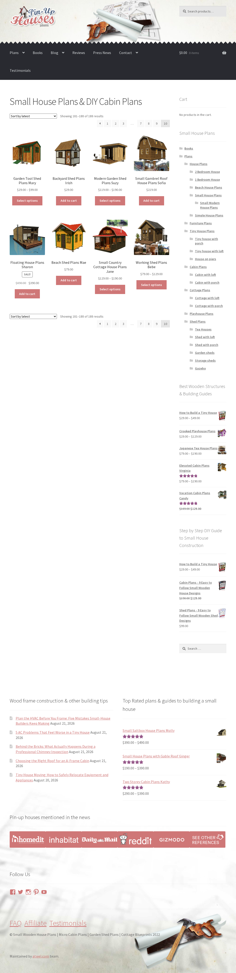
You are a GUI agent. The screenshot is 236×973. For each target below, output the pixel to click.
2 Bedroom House (207, 172)
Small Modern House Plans (210, 205)
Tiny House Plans (202, 231)
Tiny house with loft (209, 251)
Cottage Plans (200, 290)
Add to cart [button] (69, 200)
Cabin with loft (205, 275)
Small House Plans (208, 195)
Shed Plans (198, 321)
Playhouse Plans (201, 314)
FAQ (16, 923)
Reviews (78, 52)
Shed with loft (205, 337)
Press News (102, 52)
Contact (125, 52)
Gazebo (200, 368)
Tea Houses (203, 329)
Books (38, 52)
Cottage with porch (209, 306)
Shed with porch (206, 345)
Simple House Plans (209, 215)
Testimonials (20, 70)
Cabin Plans (198, 267)
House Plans (198, 164)
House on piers (205, 259)
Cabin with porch (207, 282)
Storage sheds (205, 360)
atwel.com (40, 956)
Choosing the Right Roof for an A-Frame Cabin (52, 760)
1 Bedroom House (207, 179)
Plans (14, 52)
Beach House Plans (208, 187)
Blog (54, 52)
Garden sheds (205, 353)
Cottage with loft (207, 298)
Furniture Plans (201, 223)
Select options (27, 200)
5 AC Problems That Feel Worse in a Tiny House (53, 732)
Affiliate (35, 923)
